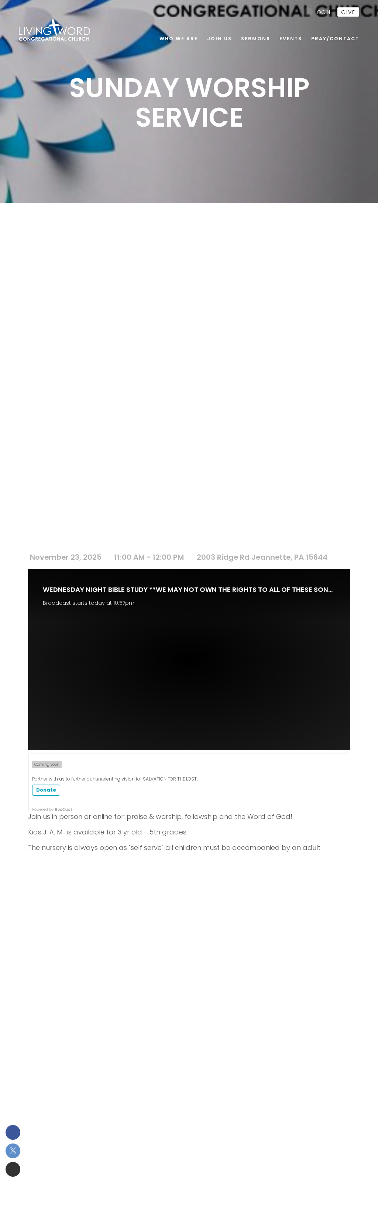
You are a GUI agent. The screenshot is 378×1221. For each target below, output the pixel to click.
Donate (46, 789)
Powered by (52, 809)
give (348, 12)
